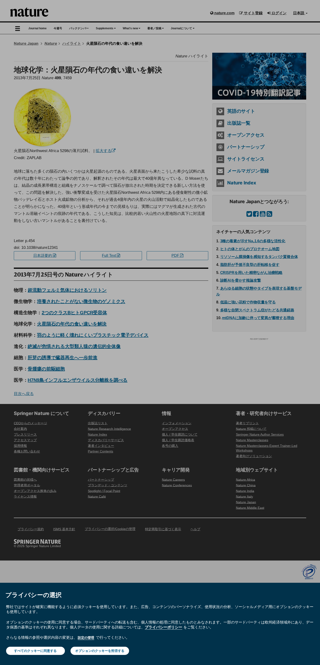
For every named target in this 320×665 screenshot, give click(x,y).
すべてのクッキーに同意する (35, 651)
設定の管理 (86, 637)
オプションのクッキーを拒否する (99, 651)
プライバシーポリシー (163, 627)
